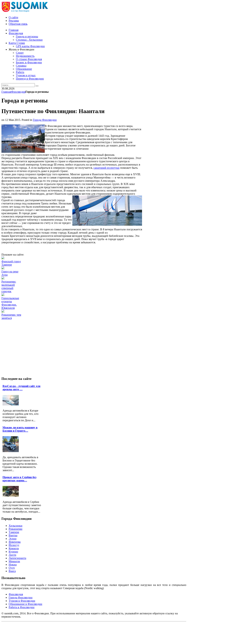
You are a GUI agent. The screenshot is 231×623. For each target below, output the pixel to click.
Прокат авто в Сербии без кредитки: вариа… (19, 479)
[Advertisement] (67, 328)
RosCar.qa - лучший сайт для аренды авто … (21, 388)
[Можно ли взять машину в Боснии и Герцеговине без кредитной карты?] (12, 451)
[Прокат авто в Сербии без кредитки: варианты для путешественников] (12, 495)
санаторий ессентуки (106, 167)
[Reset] (37, 85)
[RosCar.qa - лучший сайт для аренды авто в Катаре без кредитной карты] (12, 404)
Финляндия (18, 91)
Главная (6, 91)
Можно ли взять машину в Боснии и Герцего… (20, 429)
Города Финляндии (45, 119)
